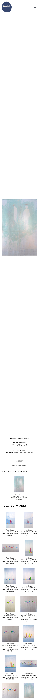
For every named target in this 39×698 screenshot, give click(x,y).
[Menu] (35, 7)
